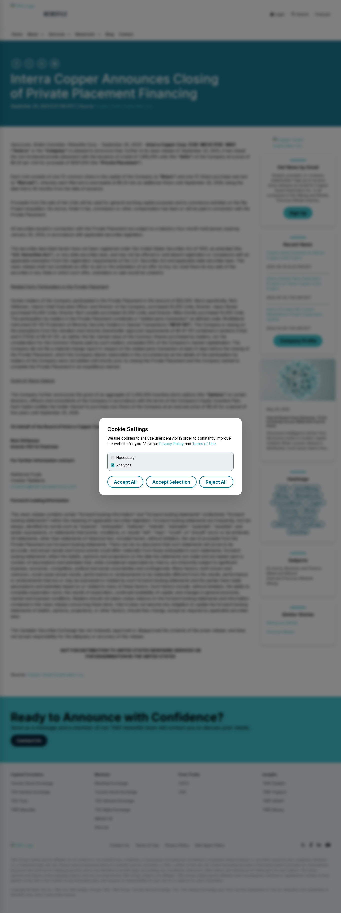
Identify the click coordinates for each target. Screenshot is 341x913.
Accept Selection (171, 482)
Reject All (216, 482)
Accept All (125, 482)
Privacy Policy (171, 443)
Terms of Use (204, 443)
